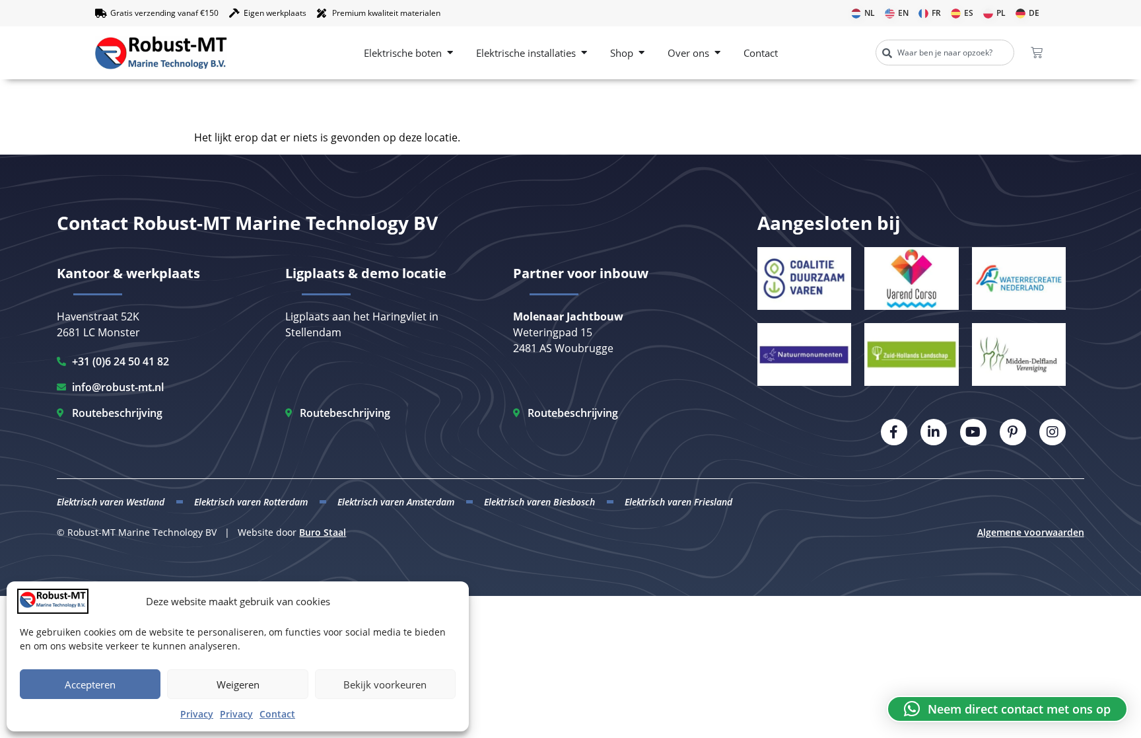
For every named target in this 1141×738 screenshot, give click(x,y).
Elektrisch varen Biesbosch (539, 502)
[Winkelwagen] (1036, 53)
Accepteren (90, 684)
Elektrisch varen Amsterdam (395, 502)
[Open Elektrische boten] (450, 53)
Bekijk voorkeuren (385, 684)
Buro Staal (322, 532)
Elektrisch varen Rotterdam (251, 502)
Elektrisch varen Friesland (678, 502)
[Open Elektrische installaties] (584, 53)
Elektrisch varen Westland (110, 502)
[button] (1007, 709)
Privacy (196, 714)
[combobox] (945, 52)
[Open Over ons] (717, 53)
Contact (277, 714)
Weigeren (238, 684)
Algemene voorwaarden (1030, 532)
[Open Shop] (641, 53)
